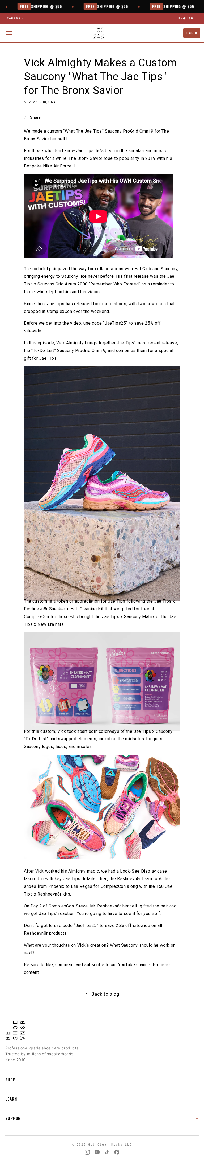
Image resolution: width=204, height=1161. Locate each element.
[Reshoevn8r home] (98, 33)
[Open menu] (9, 33)
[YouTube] (97, 1152)
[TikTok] (106, 1152)
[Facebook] (116, 1152)
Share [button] (35, 117)
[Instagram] (87, 1152)
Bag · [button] (191, 33)
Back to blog (105, 994)
